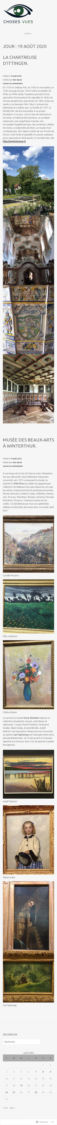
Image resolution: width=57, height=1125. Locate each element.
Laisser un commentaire (13, 83)
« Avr (5, 1107)
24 (6, 1092)
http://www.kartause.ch (14, 141)
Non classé (17, 80)
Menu (27, 33)
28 (36, 1092)
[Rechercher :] (21, 1041)
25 (14, 1092)
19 (21, 1085)
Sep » (12, 1107)
